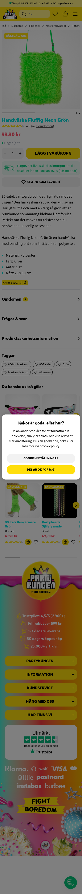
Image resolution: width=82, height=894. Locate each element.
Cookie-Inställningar (41, 458)
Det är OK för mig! (41, 470)
